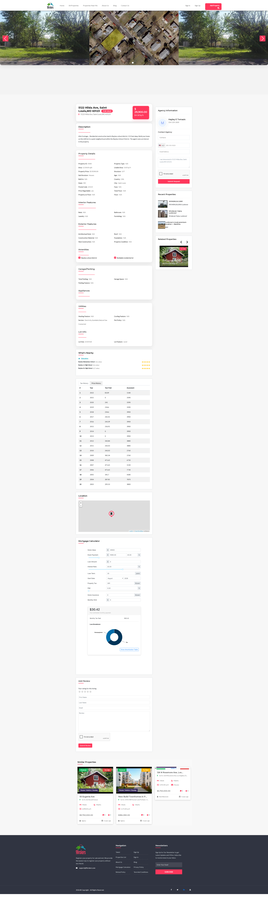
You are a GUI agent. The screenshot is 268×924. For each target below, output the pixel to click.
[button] (133, 63)
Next (187, 242)
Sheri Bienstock (163, 797)
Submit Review (85, 745)
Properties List (121, 857)
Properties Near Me (90, 5)
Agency (83, 821)
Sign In (187, 5)
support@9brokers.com (87, 868)
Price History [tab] (96, 383)
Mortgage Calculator (123, 867)
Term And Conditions (141, 872)
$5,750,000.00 (163, 791)
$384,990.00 (124, 815)
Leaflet (131, 531)
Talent (118, 852)
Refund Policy (120, 872)
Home (62, 5)
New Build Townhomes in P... (132, 797)
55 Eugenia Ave (87, 797)
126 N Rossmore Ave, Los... (170, 772)
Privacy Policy (139, 867)
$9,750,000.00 (86, 815)
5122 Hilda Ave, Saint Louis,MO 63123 (95, 114)
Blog (115, 5)
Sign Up (197, 5)
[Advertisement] (63, 79)
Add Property (214, 5)
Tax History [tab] (84, 383)
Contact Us (125, 5)
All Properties (74, 5)
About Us (105, 5)
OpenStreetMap (139, 531)
